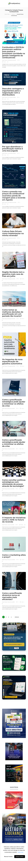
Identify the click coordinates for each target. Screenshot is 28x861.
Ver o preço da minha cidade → (14, 644)
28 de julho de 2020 (11, 408)
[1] (14, 751)
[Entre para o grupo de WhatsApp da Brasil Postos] (14, 663)
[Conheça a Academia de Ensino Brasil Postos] (14, 687)
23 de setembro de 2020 (11, 202)
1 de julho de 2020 (10, 524)
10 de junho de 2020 (11, 559)
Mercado (13, 14)
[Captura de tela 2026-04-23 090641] (14, 800)
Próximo (17, 617)
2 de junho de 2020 (11, 602)
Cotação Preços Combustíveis (9, 41)
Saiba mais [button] (20, 852)
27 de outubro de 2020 (11, 97)
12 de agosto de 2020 (11, 366)
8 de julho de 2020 (10, 488)
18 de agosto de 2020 (11, 318)
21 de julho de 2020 (10, 448)
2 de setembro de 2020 (11, 238)
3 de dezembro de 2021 (11, 60)
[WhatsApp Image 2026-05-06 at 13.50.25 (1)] (14, 773)
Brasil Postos (7, 14)
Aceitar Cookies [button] (19, 856)
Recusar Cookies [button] (8, 856)
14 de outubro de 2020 (11, 153)
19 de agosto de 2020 (11, 278)
